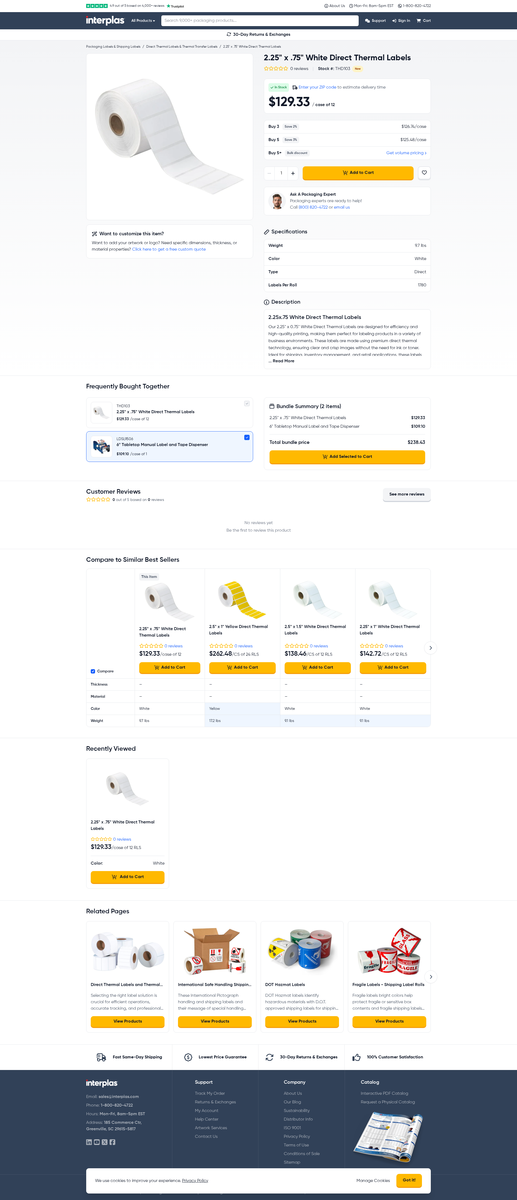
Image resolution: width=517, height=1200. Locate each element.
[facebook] (112, 1142)
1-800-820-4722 (117, 1105)
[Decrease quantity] (269, 173)
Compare (105, 671)
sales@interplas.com (119, 1097)
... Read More (281, 361)
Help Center (206, 1119)
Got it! (409, 1180)
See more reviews (406, 494)
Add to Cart (362, 173)
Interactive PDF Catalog (384, 1094)
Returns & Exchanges (215, 1102)
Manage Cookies (373, 1181)
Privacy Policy (297, 1137)
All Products (141, 21)
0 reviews (174, 646)
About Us (293, 1094)
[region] (169, 136)
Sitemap (292, 1162)
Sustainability (297, 1111)
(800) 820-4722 (313, 207)
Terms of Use (296, 1145)
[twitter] (104, 1142)
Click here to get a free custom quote (169, 249)
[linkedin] (89, 1142)
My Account (206, 1111)
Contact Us (206, 1137)
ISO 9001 (292, 1128)
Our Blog (292, 1102)
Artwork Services (211, 1128)
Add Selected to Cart (351, 457)
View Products (128, 1021)
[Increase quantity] (293, 173)
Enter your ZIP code (317, 87)
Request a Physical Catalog (388, 1102)
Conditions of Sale (302, 1154)
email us (342, 207)
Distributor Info (298, 1119)
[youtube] (97, 1142)
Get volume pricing (405, 153)
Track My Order (210, 1094)
